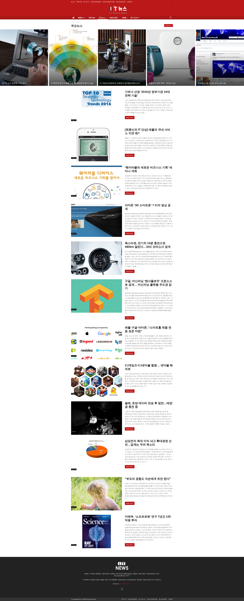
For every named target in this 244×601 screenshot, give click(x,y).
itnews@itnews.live (125, 583)
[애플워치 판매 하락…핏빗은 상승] (171, 57)
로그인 (73, 1)
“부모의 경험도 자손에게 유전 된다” (148, 478)
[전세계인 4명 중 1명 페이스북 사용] (220, 57)
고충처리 (129, 1)
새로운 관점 (113, 17)
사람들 (124, 17)
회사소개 (86, 1)
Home (72, 22)
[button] (170, 17)
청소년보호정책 (120, 1)
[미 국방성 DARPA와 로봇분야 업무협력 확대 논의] (122, 57)
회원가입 (79, 1)
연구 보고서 (134, 17)
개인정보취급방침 (95, 1)
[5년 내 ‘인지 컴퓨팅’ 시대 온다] (24, 57)
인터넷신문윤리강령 (109, 1)
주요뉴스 (102, 17)
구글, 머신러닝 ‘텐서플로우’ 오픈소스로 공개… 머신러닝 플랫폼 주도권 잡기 (148, 284)
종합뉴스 (81, 17)
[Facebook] (171, 1)
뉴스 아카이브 (141, 599)
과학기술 (91, 17)
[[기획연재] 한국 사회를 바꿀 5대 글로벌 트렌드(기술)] (73, 57)
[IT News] (122, 10)
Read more (129, 117)
